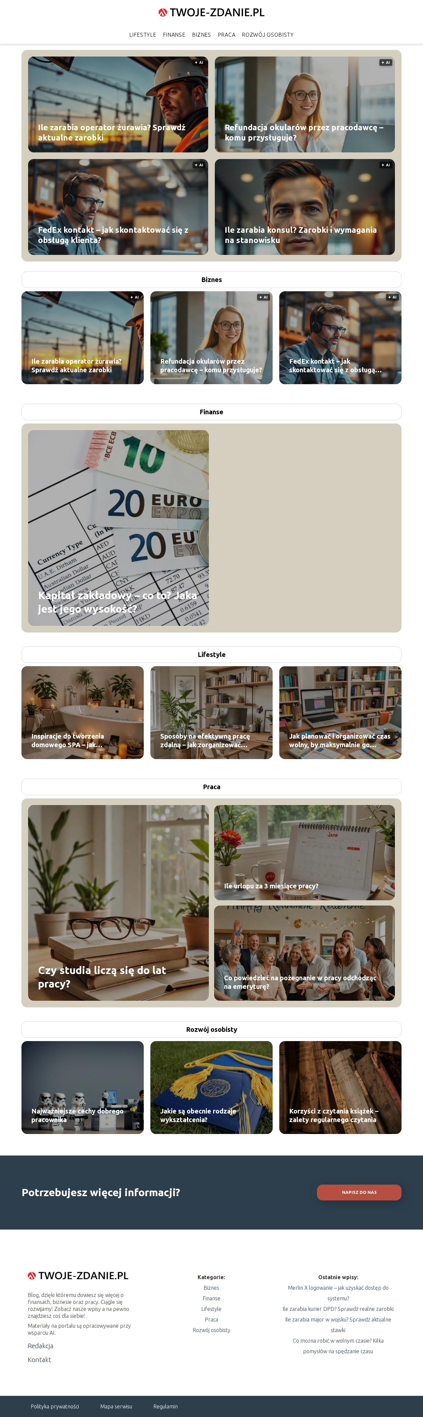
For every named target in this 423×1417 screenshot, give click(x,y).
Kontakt (39, 1359)
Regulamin (165, 1406)
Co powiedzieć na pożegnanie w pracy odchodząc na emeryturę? (300, 982)
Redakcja (41, 1346)
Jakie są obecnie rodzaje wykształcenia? (198, 1115)
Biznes (201, 35)
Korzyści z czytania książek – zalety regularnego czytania (333, 1115)
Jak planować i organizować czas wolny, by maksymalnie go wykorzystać (340, 740)
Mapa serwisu (116, 1406)
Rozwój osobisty (268, 35)
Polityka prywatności (55, 1406)
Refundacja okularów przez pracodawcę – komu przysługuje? (304, 132)
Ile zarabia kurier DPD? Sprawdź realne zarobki (338, 1309)
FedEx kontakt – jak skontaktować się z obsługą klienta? (113, 234)
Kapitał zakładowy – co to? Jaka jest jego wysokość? (117, 602)
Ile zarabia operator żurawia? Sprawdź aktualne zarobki (111, 132)
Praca (227, 35)
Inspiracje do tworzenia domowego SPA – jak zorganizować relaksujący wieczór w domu (71, 740)
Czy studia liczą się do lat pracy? (102, 977)
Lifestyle (142, 35)
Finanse (174, 35)
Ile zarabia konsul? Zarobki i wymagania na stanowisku (301, 234)
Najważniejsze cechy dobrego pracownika (77, 1115)
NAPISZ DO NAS (359, 1192)
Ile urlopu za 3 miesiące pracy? (271, 886)
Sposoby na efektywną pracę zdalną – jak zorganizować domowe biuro (205, 740)
